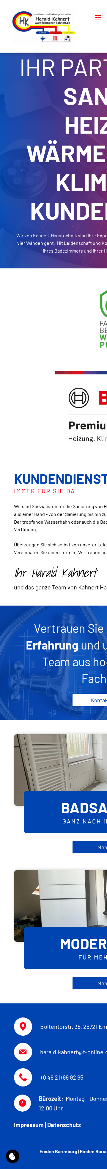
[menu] (98, 17)
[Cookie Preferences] (12, 1156)
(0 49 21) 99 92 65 (62, 1077)
